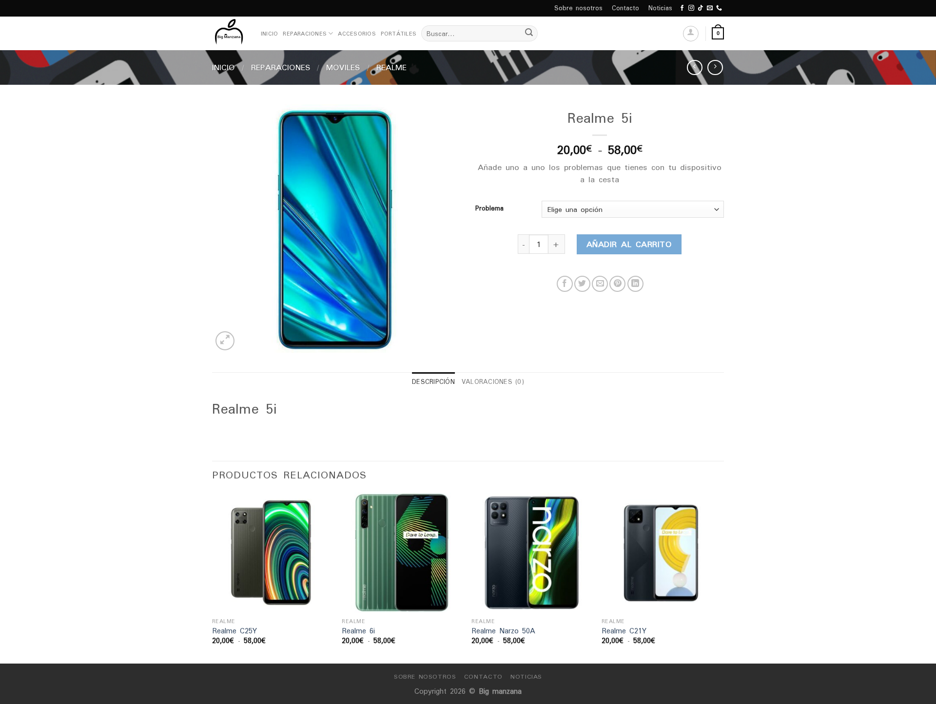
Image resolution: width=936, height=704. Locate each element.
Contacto (625, 8)
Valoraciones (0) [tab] (493, 381)
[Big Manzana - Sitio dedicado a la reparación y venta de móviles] (229, 33)
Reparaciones (305, 33)
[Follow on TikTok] (700, 8)
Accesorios (356, 33)
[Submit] (529, 33)
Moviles (343, 67)
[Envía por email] (600, 284)
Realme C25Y (234, 631)
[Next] (721, 577)
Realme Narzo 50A (503, 631)
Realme (391, 67)
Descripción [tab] (433, 381)
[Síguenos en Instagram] (691, 8)
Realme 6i (358, 631)
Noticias (660, 8)
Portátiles (398, 33)
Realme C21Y (624, 631)
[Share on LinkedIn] (635, 284)
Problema (489, 208)
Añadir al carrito (629, 244)
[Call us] (719, 8)
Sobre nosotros (578, 8)
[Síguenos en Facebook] (682, 8)
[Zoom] (224, 340)
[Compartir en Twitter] (582, 284)
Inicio (269, 33)
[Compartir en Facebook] (565, 284)
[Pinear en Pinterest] (617, 284)
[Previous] (212, 577)
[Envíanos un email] (710, 8)
